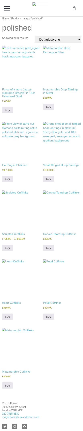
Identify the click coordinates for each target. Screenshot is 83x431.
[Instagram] (14, 426)
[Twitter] (4, 426)
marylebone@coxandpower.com (20, 417)
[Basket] (74, 8)
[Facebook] (24, 426)
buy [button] (7, 110)
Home (5, 18)
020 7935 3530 (10, 413)
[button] (7, 8)
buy (48, 106)
